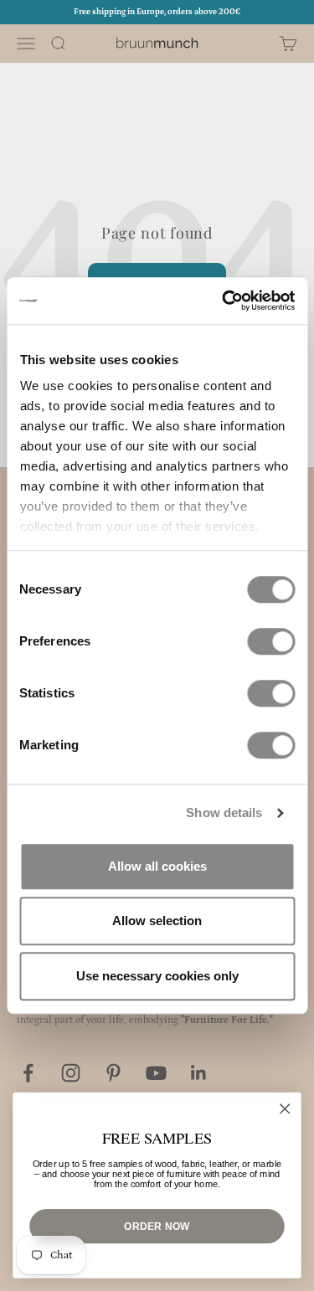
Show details (224, 812)
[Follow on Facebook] (28, 1073)
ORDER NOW (156, 1225)
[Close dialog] (285, 1109)
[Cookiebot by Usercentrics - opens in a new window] (223, 300)
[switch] (271, 641)
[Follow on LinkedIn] (199, 1073)
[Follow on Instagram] (70, 1073)
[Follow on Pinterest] (113, 1073)
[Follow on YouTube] (156, 1073)
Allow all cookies (157, 866)
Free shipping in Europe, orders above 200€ (157, 12)
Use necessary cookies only (157, 976)
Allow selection (157, 920)
